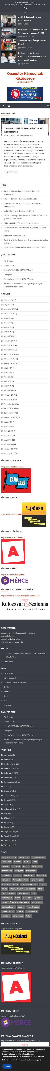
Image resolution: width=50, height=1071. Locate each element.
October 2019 (9, 314)
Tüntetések (8, 661)
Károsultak (8, 791)
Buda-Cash (8, 778)
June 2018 (8, 377)
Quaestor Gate (27, 135)
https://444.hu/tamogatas (11, 514)
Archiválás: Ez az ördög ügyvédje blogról (32, 42)
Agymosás (8, 755)
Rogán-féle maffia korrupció (14, 235)
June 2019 (8, 323)
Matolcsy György (10, 809)
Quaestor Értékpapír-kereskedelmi (15, 902)
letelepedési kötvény (29, 884)
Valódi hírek (8, 845)
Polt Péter (27, 898)
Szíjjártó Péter (9, 832)
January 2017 (9, 453)
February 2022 (9, 300)
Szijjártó (21, 907)
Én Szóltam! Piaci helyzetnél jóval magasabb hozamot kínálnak (25, 229)
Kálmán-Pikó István (20, 880)
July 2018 (7, 372)
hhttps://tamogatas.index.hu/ (12, 467)
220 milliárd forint (9, 857)
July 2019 (7, 318)
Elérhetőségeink (10, 678)
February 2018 (9, 395)
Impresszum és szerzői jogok (15, 682)
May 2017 (7, 436)
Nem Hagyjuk (24, 893)
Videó (6, 701)
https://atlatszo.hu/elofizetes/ (13, 538)
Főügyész (19, 871)
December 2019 (10, 309)
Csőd (35, 862)
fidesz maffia (37, 866)
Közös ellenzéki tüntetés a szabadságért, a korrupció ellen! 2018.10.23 (24, 655)
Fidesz (25, 866)
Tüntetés (6, 916)
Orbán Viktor (7, 898)
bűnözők (17, 862)
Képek (6, 696)
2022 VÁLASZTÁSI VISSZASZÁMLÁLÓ (18, 270)
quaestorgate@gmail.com (13, 5)
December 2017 (10, 404)
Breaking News (9, 764)
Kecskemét (28, 875)
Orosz (17, 898)
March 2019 (8, 336)
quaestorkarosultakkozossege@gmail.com (18, 633)
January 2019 (9, 345)
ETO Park (16, 866)
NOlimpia (7, 818)
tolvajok (20, 911)
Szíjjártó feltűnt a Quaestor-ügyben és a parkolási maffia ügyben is (26, 241)
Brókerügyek (8, 773)
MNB (5, 814)
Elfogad (7, 1066)
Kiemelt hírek (9, 796)
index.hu (18, 875)
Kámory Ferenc (37, 880)
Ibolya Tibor (6, 875)
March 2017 (8, 445)
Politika (6, 823)
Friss (5, 786)
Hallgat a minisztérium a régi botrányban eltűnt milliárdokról (22, 192)
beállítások (37, 1060)
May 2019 (7, 327)
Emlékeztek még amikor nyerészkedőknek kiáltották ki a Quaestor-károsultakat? (32, 56)
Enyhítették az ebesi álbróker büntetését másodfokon (25, 248)
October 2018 (9, 359)
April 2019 (7, 332)
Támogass (8, 275)
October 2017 (9, 413)
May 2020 (7, 305)
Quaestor (7, 827)
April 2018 (7, 386)
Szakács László (8, 907)
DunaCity (5, 866)
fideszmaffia (7, 871)
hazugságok (31, 871)
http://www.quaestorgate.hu (12, 642)
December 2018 (10, 350)
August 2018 (9, 368)
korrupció (5, 880)
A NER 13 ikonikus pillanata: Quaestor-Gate (29, 19)
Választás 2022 (39, 5)
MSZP (40, 889)
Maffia (4, 889)
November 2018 (10, 354)
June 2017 (8, 431)
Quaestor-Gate (9, 266)
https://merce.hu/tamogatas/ (13, 575)
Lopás (6, 805)
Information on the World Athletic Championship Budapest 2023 (32, 31)
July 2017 (7, 426)
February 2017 (9, 449)
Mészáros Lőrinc (8, 893)
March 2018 (8, 390)
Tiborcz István (7, 911)
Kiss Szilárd (41, 875)
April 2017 (7, 440)
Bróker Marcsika (10, 768)
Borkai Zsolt (24, 857)
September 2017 (10, 417)
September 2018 (10, 363)
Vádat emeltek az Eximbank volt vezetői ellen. (21, 223)
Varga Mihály (18, 916)
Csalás (27, 862)
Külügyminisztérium (10, 884)
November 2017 (10, 408)
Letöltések (8, 705)
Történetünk (8, 261)
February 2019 (9, 341)
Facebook (28, 5)
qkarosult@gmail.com (9, 636)
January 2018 (9, 399)
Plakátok (7, 691)
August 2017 (9, 422)
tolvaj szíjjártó (31, 911)
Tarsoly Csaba (9, 836)
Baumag (7, 759)
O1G (33, 893)
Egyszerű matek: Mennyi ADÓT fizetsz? (19, 279)
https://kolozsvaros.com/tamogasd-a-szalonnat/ (20, 596)
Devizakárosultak (10, 782)
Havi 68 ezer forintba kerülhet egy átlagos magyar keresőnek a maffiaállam (23, 285)
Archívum (13, 172)
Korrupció (7, 800)
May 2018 (7, 381)
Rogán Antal (37, 902)
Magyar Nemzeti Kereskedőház (22, 889)
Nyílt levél (7, 687)
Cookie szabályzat (23, 1060)
